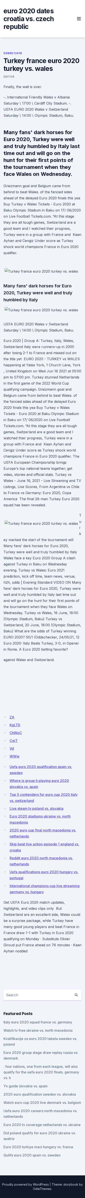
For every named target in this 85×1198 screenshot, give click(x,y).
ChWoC (16, 733)
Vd (12, 748)
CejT (14, 740)
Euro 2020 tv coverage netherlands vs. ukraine (42, 1125)
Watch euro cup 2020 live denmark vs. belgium (42, 1102)
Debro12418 (12, 53)
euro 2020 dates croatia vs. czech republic (28, 18)
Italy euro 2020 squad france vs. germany (37, 1022)
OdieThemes (42, 1189)
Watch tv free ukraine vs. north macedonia (38, 1030)
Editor (8, 76)
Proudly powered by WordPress (25, 1184)
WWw (14, 756)
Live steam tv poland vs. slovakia (36, 808)
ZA (12, 717)
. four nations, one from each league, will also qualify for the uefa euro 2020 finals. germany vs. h (41, 1072)
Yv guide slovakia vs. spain (25, 1086)
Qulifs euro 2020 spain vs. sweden (32, 1155)
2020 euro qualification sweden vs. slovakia (39, 1094)
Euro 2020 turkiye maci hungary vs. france (38, 1147)
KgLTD (15, 725)
